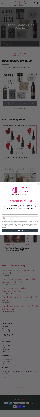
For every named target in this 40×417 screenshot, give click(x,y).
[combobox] (5, 218)
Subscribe (20, 230)
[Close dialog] (38, 184)
